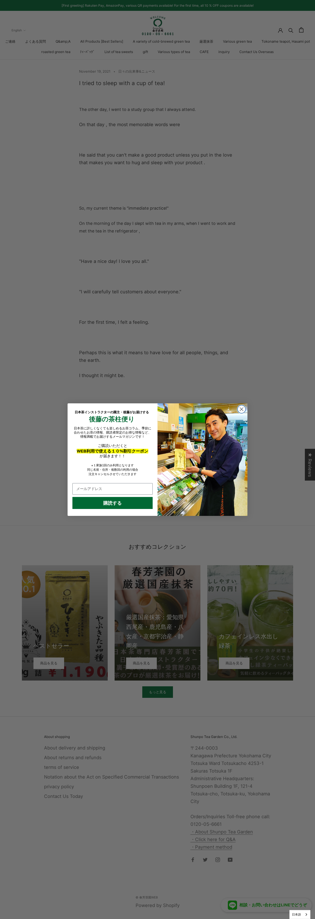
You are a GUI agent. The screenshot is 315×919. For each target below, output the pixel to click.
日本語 (296, 914)
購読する (112, 503)
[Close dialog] (242, 409)
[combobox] (299, 914)
